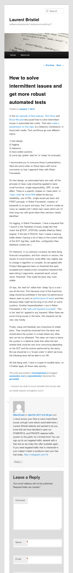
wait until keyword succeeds (41, 308)
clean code (15, 194)
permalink (14, 378)
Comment (20, 500)
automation (14, 375)
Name (21, 542)
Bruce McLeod (16, 119)
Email (21, 559)
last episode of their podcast (29, 115)
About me (25, 54)
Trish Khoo (50, 115)
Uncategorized (39, 372)
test (23, 375)
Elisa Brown (19, 414)
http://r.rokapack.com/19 (36, 454)
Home (13, 54)
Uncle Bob (30, 194)
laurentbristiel (35, 375)
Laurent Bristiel (24, 19)
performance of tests (43, 298)
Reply (18, 461)
